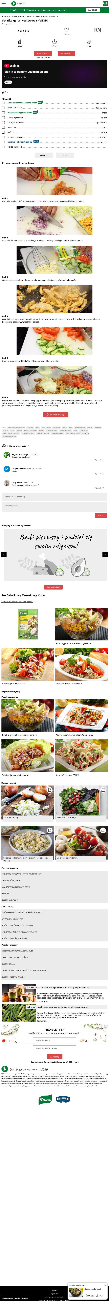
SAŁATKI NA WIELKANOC (43, 433)
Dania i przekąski (18, 16)
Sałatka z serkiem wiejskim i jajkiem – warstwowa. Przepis (25, 859)
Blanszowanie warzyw (66, 817)
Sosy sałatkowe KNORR (9, 436)
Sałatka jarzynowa (10, 900)
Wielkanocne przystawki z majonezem (78, 433)
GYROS (75, 430)
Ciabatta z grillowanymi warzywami (17, 925)
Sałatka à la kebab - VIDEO (67, 775)
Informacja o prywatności (54, 1297)
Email (43, 155)
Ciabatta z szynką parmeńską (14, 938)
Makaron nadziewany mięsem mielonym (19, 932)
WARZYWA (30, 427)
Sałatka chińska (8, 964)
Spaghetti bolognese (11, 880)
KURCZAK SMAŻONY (51, 430)
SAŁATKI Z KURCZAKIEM (30, 430)
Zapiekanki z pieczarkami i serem (16, 887)
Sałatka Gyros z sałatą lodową (15, 775)
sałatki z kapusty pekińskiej (16, 427)
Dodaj (101, 515)
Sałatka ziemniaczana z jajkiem (15, 957)
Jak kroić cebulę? (11, 817)
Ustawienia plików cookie (15, 1298)
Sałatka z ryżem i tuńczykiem (69, 683)
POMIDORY (98, 427)
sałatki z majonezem (28, 433)
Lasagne (5, 893)
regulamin (54, 1294)
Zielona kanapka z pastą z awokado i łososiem (21, 912)
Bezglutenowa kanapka (12, 919)
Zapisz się (54, 1057)
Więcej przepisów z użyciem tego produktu (17, 602)
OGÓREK (41, 430)
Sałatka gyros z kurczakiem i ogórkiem (73, 643)
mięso (37, 427)
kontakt (54, 1290)
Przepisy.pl (6, 16)
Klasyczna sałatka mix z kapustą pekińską (74, 735)
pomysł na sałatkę (57, 433)
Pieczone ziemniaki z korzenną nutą (17, 951)
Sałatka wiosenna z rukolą (13, 977)
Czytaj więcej (42, 1001)
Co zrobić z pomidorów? (67, 857)
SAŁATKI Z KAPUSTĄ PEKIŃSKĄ (11, 433)
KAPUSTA (89, 427)
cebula (64, 427)
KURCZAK (5, 430)
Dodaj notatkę (57, 415)
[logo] (18, 3)
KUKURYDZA (56, 427)
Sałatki (29, 16)
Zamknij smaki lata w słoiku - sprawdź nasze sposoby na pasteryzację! (58, 987)
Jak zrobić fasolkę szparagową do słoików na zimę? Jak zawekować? (57, 1007)
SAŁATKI (12, 430)
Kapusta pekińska (65, 430)
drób (70, 427)
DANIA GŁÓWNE (46, 427)
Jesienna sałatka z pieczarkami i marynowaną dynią (24, 970)
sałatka (19, 430)
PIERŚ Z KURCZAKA (80, 427)
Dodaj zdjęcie (53, 587)
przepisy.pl (9, 24)
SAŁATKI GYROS (84, 430)
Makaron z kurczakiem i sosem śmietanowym (21, 874)
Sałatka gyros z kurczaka (13, 683)
